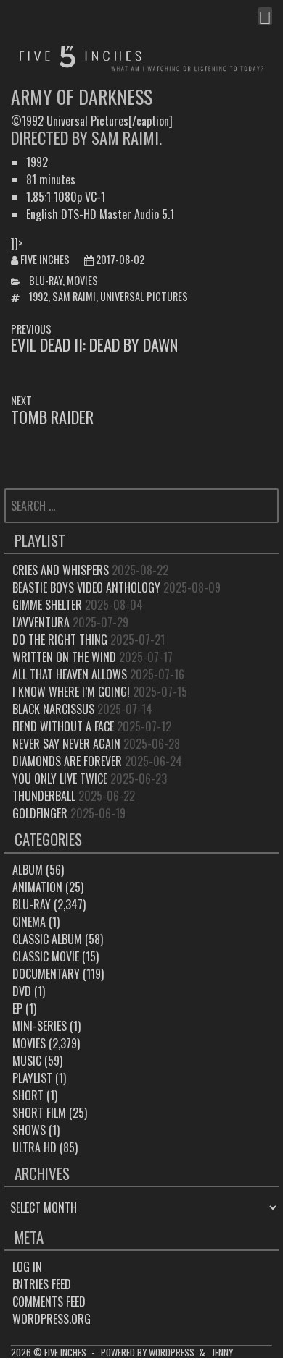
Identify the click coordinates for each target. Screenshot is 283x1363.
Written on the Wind (64, 657)
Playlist (32, 1078)
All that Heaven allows (69, 674)
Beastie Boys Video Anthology (86, 587)
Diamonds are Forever (67, 761)
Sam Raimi (74, 296)
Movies (82, 280)
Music (26, 1060)
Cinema (29, 921)
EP (17, 1008)
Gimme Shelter (47, 604)
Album (27, 869)
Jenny (222, 1352)
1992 (38, 296)
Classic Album (47, 939)
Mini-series (39, 1026)
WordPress (171, 1352)
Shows (29, 1130)
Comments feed (49, 1301)
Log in (27, 1266)
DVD (21, 991)
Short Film (39, 1112)
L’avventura (41, 622)
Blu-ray (45, 280)
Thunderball (43, 795)
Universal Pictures (144, 296)
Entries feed (41, 1284)
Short (28, 1095)
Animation (37, 887)
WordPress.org (51, 1319)
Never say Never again (66, 743)
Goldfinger (39, 813)
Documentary (46, 973)
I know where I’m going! (71, 691)
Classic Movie (45, 956)
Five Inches (45, 259)
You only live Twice (59, 778)
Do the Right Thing (59, 639)
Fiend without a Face (63, 726)
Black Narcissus (53, 709)
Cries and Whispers (60, 570)
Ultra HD (34, 1147)
